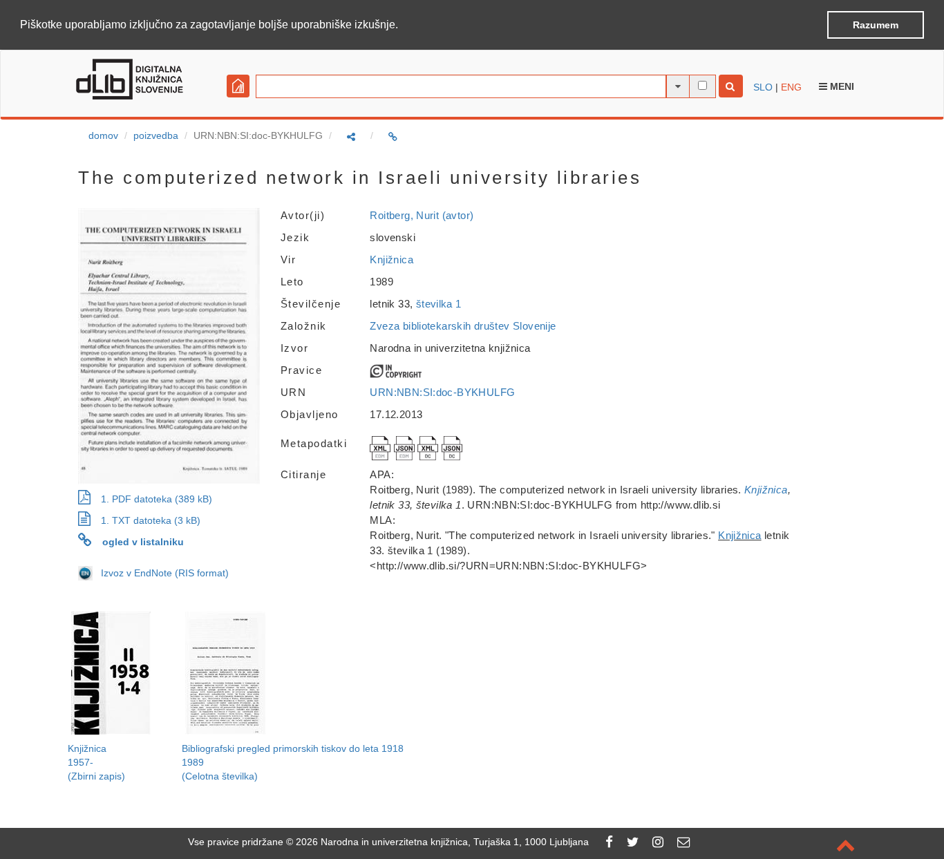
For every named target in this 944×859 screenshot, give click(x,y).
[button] (403, 25)
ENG (791, 87)
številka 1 (439, 304)
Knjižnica (391, 259)
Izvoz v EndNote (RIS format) (161, 572)
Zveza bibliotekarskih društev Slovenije (463, 326)
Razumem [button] (875, 24)
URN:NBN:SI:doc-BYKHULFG (442, 392)
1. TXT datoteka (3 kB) (150, 520)
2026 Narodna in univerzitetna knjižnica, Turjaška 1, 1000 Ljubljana (442, 841)
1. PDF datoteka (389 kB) (156, 498)
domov (103, 135)
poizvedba (155, 135)
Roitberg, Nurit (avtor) (421, 215)
